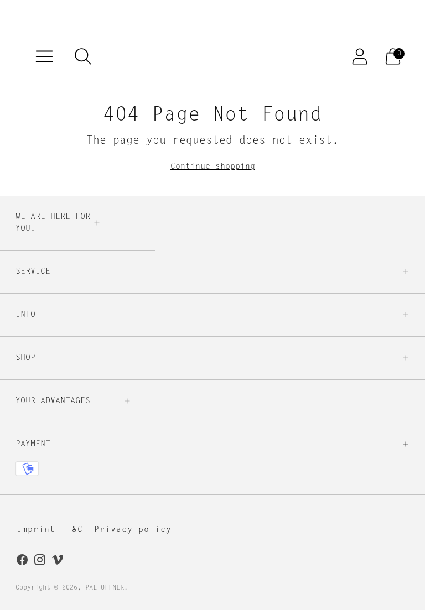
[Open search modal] (83, 56)
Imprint (36, 530)
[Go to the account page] (359, 56)
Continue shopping (212, 167)
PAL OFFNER (104, 588)
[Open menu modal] (44, 56)
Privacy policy (133, 530)
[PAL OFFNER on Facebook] (22, 562)
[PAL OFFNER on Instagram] (39, 562)
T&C (74, 530)
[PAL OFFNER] (223, 56)
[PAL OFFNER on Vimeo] (57, 562)
